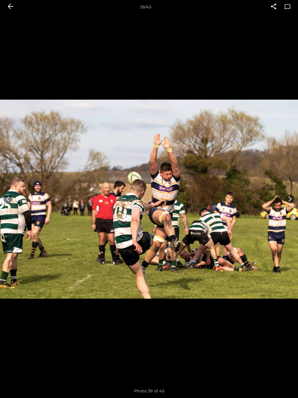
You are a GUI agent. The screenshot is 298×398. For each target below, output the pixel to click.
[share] (273, 7)
